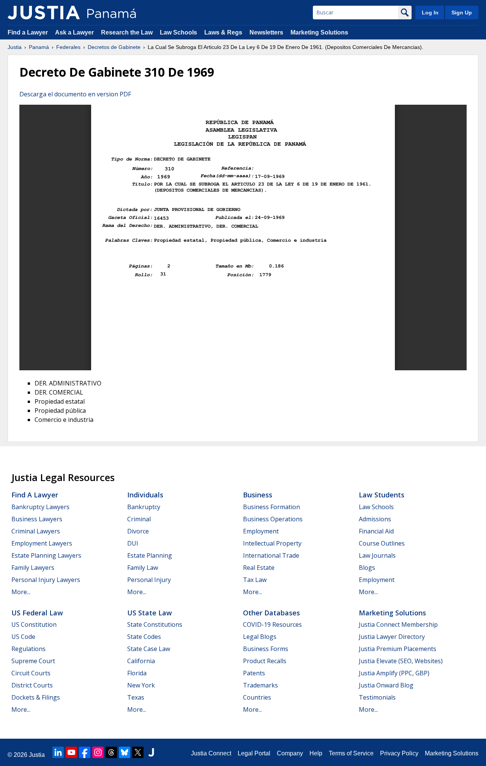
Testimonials (377, 697)
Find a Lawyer (28, 32)
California (141, 661)
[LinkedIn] (58, 752)
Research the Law (127, 32)
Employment (261, 531)
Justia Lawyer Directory (392, 636)
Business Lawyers (36, 519)
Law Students (381, 494)
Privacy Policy (399, 753)
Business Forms (265, 649)
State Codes (144, 636)
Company (290, 753)
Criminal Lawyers (35, 531)
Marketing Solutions (319, 32)
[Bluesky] (124, 752)
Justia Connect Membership (398, 624)
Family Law (142, 567)
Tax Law (255, 580)
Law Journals (377, 555)
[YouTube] (71, 752)
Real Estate (259, 567)
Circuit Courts (30, 673)
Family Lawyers (32, 567)
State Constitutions (154, 624)
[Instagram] (98, 752)
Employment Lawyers (41, 543)
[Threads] (111, 752)
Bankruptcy (143, 507)
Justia (15, 47)
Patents (254, 673)
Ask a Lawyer (75, 32)
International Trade (271, 555)
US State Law (149, 612)
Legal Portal (254, 753)
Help (315, 753)
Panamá (39, 47)
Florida (137, 673)
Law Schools (178, 32)
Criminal (139, 519)
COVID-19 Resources (272, 624)
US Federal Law (37, 612)
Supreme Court (33, 661)
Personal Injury (149, 580)
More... (20, 592)
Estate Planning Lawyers (46, 555)
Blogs (367, 567)
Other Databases (271, 612)
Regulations (28, 649)
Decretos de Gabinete (114, 47)
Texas (135, 697)
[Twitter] (138, 752)
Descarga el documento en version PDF (75, 94)
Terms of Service (351, 753)
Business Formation (271, 507)
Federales (68, 47)
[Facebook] (84, 752)
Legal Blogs (259, 636)
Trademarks (260, 685)
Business (257, 494)
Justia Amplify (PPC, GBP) (394, 673)
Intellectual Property (272, 543)
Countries (257, 697)
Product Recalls (264, 661)
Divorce (138, 531)
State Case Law (148, 649)
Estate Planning (149, 555)
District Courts (32, 685)
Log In (430, 12)
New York (141, 685)
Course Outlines (382, 543)
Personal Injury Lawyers (45, 580)
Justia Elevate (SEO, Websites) (401, 661)
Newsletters (266, 32)
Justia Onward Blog (386, 685)
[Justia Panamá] (44, 12)
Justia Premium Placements (397, 649)
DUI (132, 543)
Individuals (145, 494)
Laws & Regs (223, 32)
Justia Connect (211, 753)
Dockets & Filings (35, 697)
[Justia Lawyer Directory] (151, 752)
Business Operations (273, 519)
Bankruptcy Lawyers (40, 507)
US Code (23, 636)
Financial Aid (376, 531)
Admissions (375, 519)
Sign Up (461, 12)
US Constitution (34, 624)
